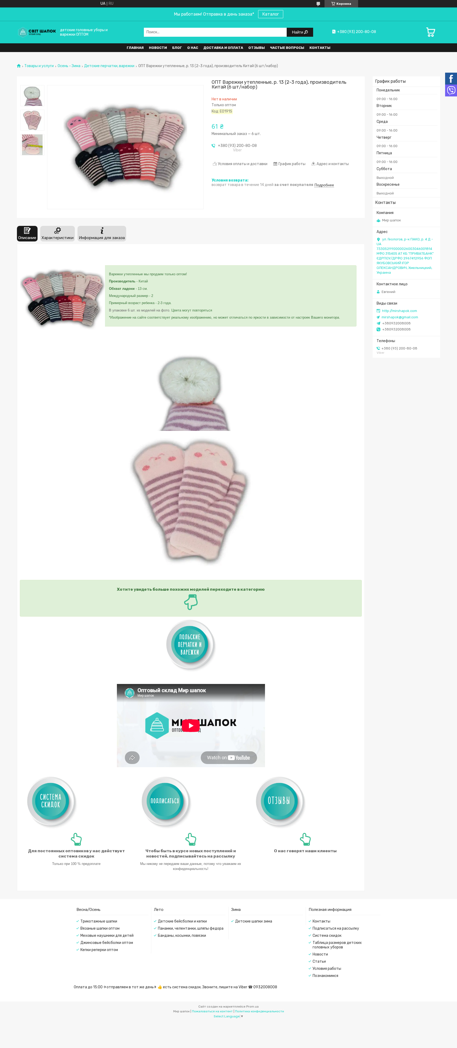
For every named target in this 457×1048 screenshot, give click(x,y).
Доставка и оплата (223, 48)
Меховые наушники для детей (107, 935)
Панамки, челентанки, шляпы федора (190, 928)
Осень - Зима (69, 66)
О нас (192, 48)
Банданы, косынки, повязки (182, 935)
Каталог (270, 14)
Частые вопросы (287, 48)
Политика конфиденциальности (259, 1011)
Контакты (319, 48)
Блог (177, 48)
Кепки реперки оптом (99, 950)
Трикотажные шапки (98, 921)
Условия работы (327, 968)
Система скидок (327, 935)
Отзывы (256, 48)
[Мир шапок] (37, 32)
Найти (298, 32)
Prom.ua (252, 1006)
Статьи (319, 961)
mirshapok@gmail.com (400, 317)
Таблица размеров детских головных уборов (337, 944)
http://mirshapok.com (399, 311)
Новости (158, 48)
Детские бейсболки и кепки (182, 921)
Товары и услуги (39, 66)
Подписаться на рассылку (336, 928)
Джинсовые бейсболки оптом (106, 942)
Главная (135, 48)
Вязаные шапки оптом (100, 928)
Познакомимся (325, 976)
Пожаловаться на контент (212, 1011)
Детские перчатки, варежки (109, 66)
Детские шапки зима (253, 921)
